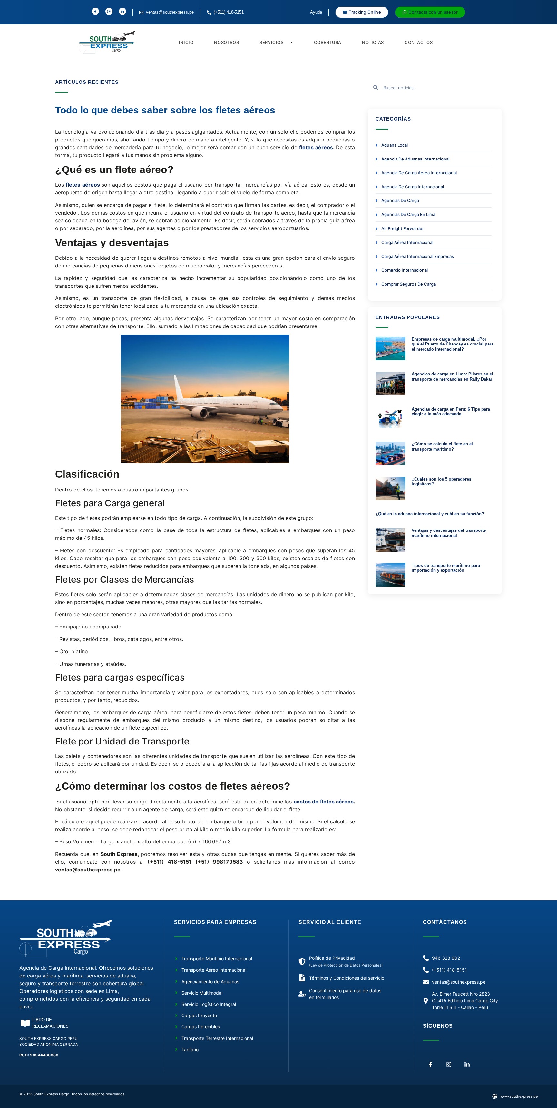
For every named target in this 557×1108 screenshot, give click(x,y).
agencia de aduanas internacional (415, 158)
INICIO (186, 42)
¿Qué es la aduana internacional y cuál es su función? (430, 513)
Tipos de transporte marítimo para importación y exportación (446, 568)
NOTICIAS (373, 42)
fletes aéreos (316, 147)
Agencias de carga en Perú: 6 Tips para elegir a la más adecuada (451, 412)
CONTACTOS (419, 42)
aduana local (394, 145)
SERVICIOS (271, 42)
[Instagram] (448, 1064)
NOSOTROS (226, 42)
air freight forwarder (402, 228)
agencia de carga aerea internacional (419, 172)
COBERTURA (327, 42)
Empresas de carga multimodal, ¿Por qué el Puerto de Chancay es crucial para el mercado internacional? (452, 344)
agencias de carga (400, 200)
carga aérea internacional (407, 242)
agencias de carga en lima (408, 214)
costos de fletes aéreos (324, 801)
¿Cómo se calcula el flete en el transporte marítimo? (442, 447)
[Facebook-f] (430, 1064)
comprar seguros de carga (408, 284)
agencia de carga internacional (412, 186)
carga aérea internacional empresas (417, 256)
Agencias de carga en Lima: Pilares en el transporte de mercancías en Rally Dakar (452, 377)
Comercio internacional (404, 270)
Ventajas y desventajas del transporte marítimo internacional (449, 533)
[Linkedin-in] (467, 1064)
